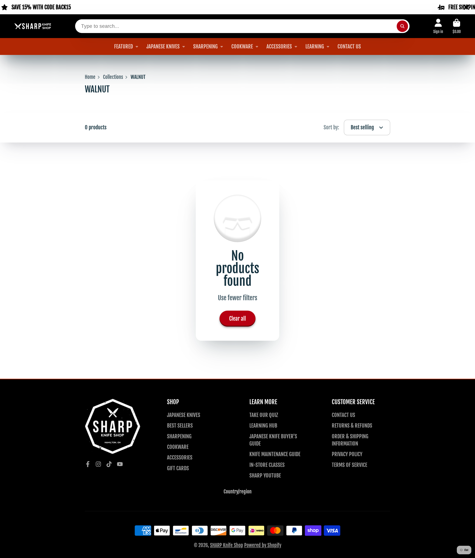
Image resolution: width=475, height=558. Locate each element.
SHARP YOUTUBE (265, 475)
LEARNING (314, 46)
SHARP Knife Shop (226, 545)
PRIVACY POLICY (347, 454)
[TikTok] (109, 464)
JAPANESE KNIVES (163, 46)
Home (90, 77)
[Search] (402, 26)
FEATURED (123, 46)
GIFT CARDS (178, 468)
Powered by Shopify (262, 545)
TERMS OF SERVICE (349, 465)
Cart (457, 26)
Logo (32, 26)
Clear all (237, 318)
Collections (113, 77)
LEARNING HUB (263, 425)
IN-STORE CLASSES (267, 465)
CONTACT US (349, 46)
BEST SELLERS (180, 425)
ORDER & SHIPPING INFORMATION (350, 440)
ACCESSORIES (279, 46)
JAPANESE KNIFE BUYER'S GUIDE (273, 440)
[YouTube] (120, 464)
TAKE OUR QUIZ (263, 415)
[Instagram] (98, 464)
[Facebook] (88, 464)
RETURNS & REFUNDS (352, 425)
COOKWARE (242, 46)
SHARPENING (205, 46)
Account (438, 26)
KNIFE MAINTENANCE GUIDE (274, 454)
